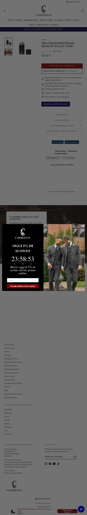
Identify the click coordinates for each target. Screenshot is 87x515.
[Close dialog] (83, 226)
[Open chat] (81, 509)
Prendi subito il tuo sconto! (23, 286)
